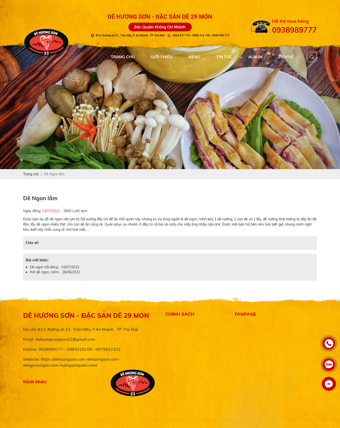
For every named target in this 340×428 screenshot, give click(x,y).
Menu (194, 56)
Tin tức (224, 56)
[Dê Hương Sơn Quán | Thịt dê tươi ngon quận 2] (170, 105)
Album (255, 56)
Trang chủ (123, 56)
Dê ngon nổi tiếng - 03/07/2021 (54, 267)
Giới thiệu (161, 56)
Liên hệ (286, 56)
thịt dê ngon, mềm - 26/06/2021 (55, 272)
